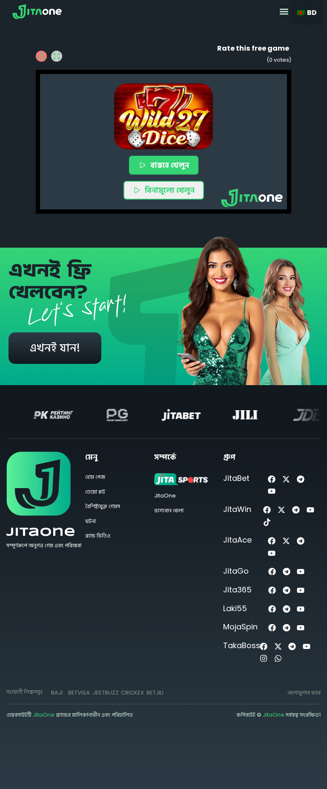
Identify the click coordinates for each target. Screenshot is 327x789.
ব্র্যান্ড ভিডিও (97, 536)
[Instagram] (263, 658)
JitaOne (40, 532)
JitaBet (236, 478)
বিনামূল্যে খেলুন (170, 190)
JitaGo (236, 571)
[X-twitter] (286, 479)
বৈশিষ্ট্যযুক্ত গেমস (102, 506)
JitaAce (237, 540)
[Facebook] (272, 479)
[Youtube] (272, 491)
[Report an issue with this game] (41, 56)
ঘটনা (90, 521)
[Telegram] (300, 479)
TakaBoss (241, 645)
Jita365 (237, 589)
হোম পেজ (95, 477)
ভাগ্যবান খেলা (169, 510)
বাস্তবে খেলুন (169, 165)
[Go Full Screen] (56, 56)
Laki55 (235, 608)
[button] (284, 11)
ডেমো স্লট (95, 492)
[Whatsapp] (278, 658)
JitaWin (237, 509)
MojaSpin (240, 626)
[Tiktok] (267, 522)
